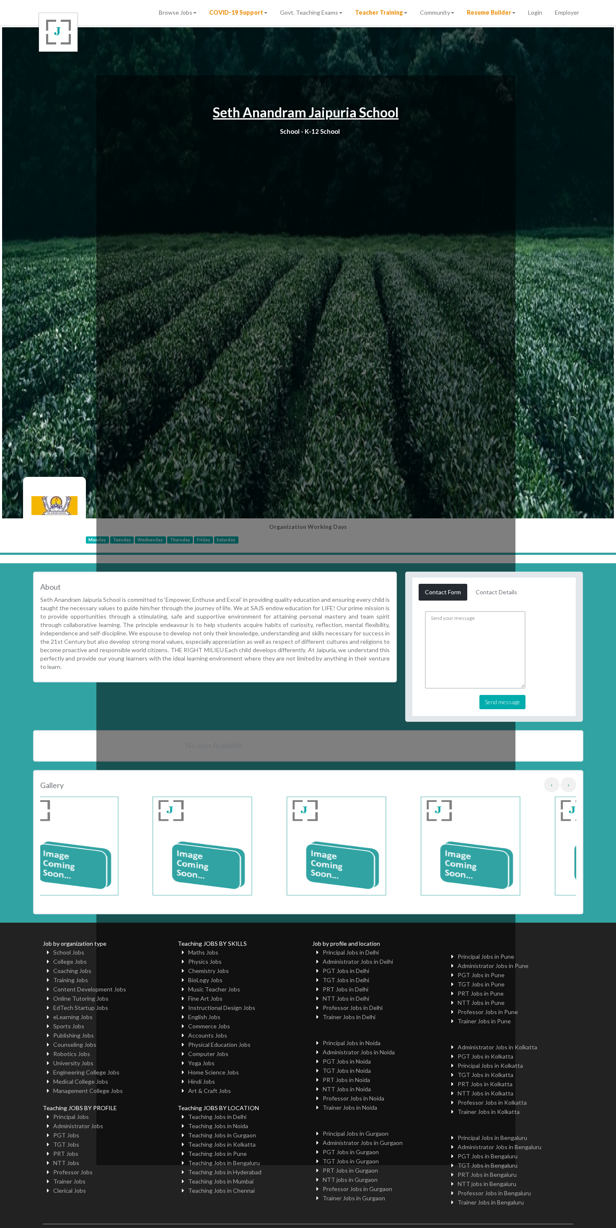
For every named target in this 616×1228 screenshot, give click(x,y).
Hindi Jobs (201, 1081)
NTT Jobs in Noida (347, 1089)
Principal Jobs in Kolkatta (490, 1065)
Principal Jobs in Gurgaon (355, 1133)
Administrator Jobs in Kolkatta (497, 1047)
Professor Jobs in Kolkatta (492, 1102)
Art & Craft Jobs (209, 1090)
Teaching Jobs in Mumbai (221, 1181)
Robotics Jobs (71, 1053)
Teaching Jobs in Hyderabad (224, 1172)
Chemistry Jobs (208, 970)
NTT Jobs (66, 1162)
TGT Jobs (66, 1144)
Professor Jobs (73, 1172)
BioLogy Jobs (205, 979)
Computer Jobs (208, 1053)
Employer (567, 12)
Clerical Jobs (69, 1190)
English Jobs (204, 1016)
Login (535, 12)
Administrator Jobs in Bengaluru (499, 1146)
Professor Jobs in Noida (353, 1098)
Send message (502, 701)
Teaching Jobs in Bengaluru (224, 1162)
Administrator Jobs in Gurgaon (363, 1142)
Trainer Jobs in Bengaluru (491, 1202)
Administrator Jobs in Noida (359, 1052)
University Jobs (73, 1063)
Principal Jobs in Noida (351, 1042)
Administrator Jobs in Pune (493, 965)
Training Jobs (70, 979)
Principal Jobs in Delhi (351, 952)
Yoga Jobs (201, 1063)
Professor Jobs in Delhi (353, 1007)
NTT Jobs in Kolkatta (485, 1093)
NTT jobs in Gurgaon (350, 1179)
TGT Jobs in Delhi (346, 979)
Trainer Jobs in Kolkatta (489, 1111)
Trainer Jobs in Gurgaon (354, 1198)
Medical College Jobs (80, 1081)
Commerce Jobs (209, 1026)
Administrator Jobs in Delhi (358, 961)
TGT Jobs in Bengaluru (488, 1165)
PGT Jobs (66, 1135)
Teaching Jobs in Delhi (217, 1116)
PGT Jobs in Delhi (346, 970)
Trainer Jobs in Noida (350, 1107)
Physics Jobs (205, 961)
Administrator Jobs (78, 1125)
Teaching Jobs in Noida (218, 1125)
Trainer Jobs (69, 1181)
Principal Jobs (71, 1116)
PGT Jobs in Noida (347, 1061)
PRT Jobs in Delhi (345, 989)
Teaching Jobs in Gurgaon (222, 1135)
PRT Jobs (65, 1153)
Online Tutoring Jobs (81, 998)
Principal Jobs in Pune (486, 956)
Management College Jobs (88, 1090)
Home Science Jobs (213, 1072)
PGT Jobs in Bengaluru (488, 1156)
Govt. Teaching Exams (309, 12)
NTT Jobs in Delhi (346, 998)
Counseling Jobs (74, 1044)
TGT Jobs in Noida (347, 1070)
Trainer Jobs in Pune (484, 1021)
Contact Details (496, 592)
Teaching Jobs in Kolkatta (222, 1144)
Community (435, 12)
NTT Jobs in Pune (481, 1002)
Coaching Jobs (72, 970)
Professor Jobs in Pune (488, 1011)
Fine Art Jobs (205, 998)
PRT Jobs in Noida (346, 1079)
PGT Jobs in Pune (481, 974)
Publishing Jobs (73, 1035)
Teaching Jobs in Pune (217, 1153)
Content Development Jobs (89, 989)
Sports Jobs (68, 1026)
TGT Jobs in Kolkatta (485, 1074)
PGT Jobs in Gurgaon (351, 1151)
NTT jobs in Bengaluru (487, 1183)
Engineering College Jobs (86, 1072)
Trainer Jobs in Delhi (349, 1016)
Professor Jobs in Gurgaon (357, 1188)
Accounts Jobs (207, 1035)
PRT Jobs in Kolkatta (485, 1084)
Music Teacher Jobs (214, 989)
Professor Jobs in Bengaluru (494, 1193)
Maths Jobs (203, 952)
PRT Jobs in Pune (481, 993)
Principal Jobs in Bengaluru (492, 1137)
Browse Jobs (175, 12)
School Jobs (68, 952)
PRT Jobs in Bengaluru (487, 1174)
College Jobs (70, 961)
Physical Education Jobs (219, 1044)
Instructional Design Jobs (221, 1007)
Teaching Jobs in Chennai (221, 1190)
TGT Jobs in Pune (481, 984)
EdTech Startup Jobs (80, 1007)
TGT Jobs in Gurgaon (351, 1161)
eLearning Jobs (73, 1016)
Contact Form (443, 592)
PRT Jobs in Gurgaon (350, 1170)
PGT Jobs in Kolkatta (485, 1056)
